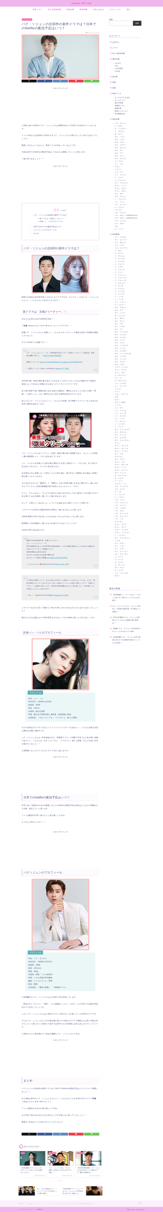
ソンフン (118, 405)
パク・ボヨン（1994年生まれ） (127, 218)
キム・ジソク (120, 340)
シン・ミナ (119, 164)
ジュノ (117, 391)
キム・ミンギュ (121, 356)
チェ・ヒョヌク (121, 437)
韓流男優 (83, 9)
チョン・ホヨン (121, 188)
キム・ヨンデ (120, 362)
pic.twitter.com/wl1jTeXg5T (57, 558)
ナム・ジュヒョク (121, 486)
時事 (114, 82)
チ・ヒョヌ (119, 478)
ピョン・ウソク (121, 524)
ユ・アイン (119, 557)
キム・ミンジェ (121, 359)
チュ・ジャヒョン (121, 183)
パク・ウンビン (121, 212)
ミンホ (117, 540)
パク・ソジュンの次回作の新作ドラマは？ (50, 215)
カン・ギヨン (120, 318)
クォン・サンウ (121, 370)
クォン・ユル (120, 372)
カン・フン (119, 329)
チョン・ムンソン (121, 470)
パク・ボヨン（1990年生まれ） (127, 215)
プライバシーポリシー (26, 1209)
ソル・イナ (119, 172)
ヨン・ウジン (120, 567)
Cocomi (118, 63)
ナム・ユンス (120, 489)
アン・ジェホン (121, 237)
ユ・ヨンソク (120, 565)
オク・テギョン (121, 307)
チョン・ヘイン (121, 467)
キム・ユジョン (121, 158)
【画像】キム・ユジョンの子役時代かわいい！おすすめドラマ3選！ (126, 630)
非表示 (64, 210)
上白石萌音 (119, 68)
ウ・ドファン (120, 305)
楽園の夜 (118, 108)
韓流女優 (70, 9)
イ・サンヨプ (120, 259)
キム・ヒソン (120, 156)
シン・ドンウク (121, 386)
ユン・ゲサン (120, 543)
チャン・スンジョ (121, 448)
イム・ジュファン (121, 248)
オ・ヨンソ (119, 134)
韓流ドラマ (37, 9)
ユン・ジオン (120, 549)
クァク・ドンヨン (121, 367)
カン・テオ (119, 324)
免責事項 (39, 1209)
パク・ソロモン (121, 508)
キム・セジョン (121, 147)
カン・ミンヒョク (121, 332)
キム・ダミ (119, 150)
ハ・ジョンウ (120, 494)
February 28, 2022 (61, 564)
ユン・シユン (120, 546)
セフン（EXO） (121, 402)
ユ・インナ (119, 229)
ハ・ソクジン (120, 497)
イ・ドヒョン (120, 288)
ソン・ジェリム (121, 410)
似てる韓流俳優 (54, 9)
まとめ (36, 233)
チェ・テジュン (121, 435)
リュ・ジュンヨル (121, 573)
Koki (116, 66)
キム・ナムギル (121, 351)
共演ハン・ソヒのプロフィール (51, 221)
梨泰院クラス (120, 105)
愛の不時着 (119, 103)
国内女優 (115, 59)
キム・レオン (120, 364)
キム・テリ (119, 153)
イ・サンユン (120, 256)
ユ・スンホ (119, 562)
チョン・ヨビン (121, 191)
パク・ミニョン (121, 221)
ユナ (116, 226)
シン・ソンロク (121, 383)
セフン (117, 399)
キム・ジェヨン (121, 337)
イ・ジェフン (120, 264)
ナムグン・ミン (121, 483)
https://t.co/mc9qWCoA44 (50, 362)
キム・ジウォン (121, 145)
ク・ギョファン (121, 375)
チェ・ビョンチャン (122, 440)
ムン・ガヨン (120, 223)
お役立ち (115, 42)
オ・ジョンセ (120, 315)
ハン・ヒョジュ (121, 204)
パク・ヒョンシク (121, 513)
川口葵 (117, 71)
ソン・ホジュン (121, 421)
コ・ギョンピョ (121, 380)
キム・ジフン (120, 343)
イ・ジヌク (119, 267)
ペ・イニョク (120, 535)
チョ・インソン (121, 473)
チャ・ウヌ (119, 454)
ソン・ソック (120, 418)
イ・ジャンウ (120, 269)
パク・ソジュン (27, 19)
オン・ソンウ (120, 313)
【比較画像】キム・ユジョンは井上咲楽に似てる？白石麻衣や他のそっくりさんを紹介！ (126, 640)
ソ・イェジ (119, 177)
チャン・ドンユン (121, 451)
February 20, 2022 (61, 595)
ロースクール (120, 100)
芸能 (114, 88)
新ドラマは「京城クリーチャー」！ (53, 218)
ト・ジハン (119, 481)
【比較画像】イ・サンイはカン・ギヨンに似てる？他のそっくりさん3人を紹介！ (126, 597)
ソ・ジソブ (119, 427)
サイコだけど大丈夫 (122, 97)
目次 (128, 9)
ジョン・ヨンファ (121, 394)
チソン (117, 443)
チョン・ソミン (121, 185)
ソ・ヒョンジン (121, 180)
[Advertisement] (60, 105)
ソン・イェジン (121, 175)
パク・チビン (120, 511)
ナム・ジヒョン (121, 196)
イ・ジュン (119, 272)
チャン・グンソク (121, 445)
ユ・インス (119, 559)
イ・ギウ (118, 250)
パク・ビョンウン (121, 516)
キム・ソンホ (120, 348)
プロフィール (115, 9)
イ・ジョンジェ (121, 277)
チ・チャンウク (121, 475)
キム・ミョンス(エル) (123, 353)
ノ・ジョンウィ (121, 199)
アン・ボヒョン (121, 242)
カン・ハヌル (120, 326)
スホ (116, 397)
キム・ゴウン (120, 142)
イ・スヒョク (120, 283)
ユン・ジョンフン (121, 551)
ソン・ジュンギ (121, 413)
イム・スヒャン (121, 123)
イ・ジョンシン (121, 275)
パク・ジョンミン (121, 502)
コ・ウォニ (119, 161)
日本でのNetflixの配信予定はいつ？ (47, 227)
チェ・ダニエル (121, 432)
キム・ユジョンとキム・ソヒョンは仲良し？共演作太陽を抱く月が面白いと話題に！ (126, 608)
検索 (111, 19)
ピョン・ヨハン (121, 527)
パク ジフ (118, 210)
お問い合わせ (98, 9)
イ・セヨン (119, 126)
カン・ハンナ (120, 137)
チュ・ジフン (120, 459)
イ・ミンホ (119, 299)
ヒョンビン (119, 521)
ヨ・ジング (119, 570)
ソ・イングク (120, 424)
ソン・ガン (119, 408)
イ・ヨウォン (120, 131)
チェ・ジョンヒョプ (122, 429)
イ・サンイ (119, 253)
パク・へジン (120, 500)
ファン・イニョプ (121, 530)
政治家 (115, 77)
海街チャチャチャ (121, 111)
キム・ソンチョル (121, 345)
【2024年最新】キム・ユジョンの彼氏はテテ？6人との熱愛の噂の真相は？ (126, 620)
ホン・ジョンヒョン (122, 538)
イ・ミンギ (119, 296)
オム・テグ (119, 310)
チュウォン (119, 456)
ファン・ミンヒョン (122, 532)
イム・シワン (120, 245)
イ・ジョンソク (121, 280)
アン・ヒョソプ (121, 240)
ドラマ (115, 48)
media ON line (81, 3)
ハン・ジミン (120, 202)
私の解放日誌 (120, 114)
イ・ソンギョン (121, 128)
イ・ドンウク (120, 291)
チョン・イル (120, 462)
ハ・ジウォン (120, 207)
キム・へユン (120, 139)
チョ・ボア (119, 194)
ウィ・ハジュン (121, 302)
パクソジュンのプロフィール (45, 230)
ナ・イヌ (118, 492)
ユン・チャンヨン (121, 554)
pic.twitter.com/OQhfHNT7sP (71, 362)
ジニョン (118, 389)
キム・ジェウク (121, 334)
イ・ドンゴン (120, 294)
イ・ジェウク (120, 261)
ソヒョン (118, 169)
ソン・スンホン (121, 416)
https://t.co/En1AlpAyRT (52, 355)
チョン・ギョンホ (121, 464)
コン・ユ (118, 378)
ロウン (117, 576)
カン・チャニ (120, 321)
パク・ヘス (119, 519)
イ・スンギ (119, 286)
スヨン (117, 166)
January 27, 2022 (62, 368)
